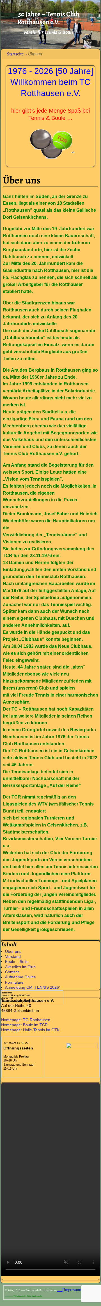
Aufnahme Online (20, 977)
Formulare (14, 982)
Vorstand (13, 956)
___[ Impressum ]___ (72, 1290)
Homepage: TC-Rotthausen (25, 1020)
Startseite (15, 54)
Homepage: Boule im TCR (24, 1025)
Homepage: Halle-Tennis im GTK (30, 1030)
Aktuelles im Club (20, 967)
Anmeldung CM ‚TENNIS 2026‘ (32, 987)
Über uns (13, 951)
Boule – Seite (17, 961)
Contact (12, 972)
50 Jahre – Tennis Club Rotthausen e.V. (48, 18)
